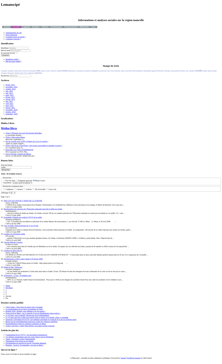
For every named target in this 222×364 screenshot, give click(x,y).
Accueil (7, 27)
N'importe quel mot (25, 181)
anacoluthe (128, 71)
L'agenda (26, 27)
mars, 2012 (10, 95)
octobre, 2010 (11, 112)
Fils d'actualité (40, 189)
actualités (4, 71)
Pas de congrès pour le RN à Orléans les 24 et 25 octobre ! (27, 141)
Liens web (52, 189)
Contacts (19, 189)
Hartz (21, 73)
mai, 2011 (9, 101)
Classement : (7, 183)
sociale (198, 70)
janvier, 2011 (10, 108)
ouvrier (48, 71)
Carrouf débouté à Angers (13, 242)
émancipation (175, 71)
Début (8, 286)
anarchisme (102, 71)
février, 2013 (10, 85)
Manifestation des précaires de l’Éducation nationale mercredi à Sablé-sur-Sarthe (33, 209)
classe (43, 71)
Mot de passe (6, 50)
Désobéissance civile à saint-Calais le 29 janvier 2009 (23, 259)
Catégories (9, 189)
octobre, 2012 (11, 89)
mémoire (53, 71)
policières (38, 73)
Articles (29, 189)
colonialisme (80, 71)
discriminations (138, 71)
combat (58, 71)
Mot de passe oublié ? (13, 61)
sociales (10, 71)
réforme (17, 73)
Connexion (5, 55)
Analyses (35, 27)
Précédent (9, 288)
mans (112, 71)
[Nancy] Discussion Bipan (15, 137)
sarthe (123, 71)
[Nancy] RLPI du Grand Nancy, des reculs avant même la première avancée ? (34, 146)
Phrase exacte (40, 181)
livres (108, 71)
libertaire (117, 71)
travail (64, 71)
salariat (209, 71)
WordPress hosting (133, 358)
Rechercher (84, 27)
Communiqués (56, 27)
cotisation (192, 71)
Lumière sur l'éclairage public (14, 234)
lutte (38, 71)
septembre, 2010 (12, 114)
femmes (182, 71)
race (186, 71)
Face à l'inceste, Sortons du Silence (18, 154)
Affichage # (5, 193)
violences (31, 73)
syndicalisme (18, 71)
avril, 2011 (9, 104)
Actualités (16, 27)
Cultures (45, 27)
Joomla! (123, 358)
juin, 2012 (9, 91)
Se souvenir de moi (8, 53)
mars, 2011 (10, 106)
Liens (93, 27)
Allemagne (10, 73)
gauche (154, 71)
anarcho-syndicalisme (29, 71)
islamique (167, 71)
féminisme (160, 71)
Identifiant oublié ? (12, 59)
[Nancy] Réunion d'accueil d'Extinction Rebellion (24, 133)
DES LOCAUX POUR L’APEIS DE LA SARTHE (23, 201)
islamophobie (147, 71)
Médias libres (9, 128)
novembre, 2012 (11, 87)
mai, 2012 (9, 93)
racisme (87, 71)
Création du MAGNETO (13, 251)
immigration (95, 71)
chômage (4, 73)
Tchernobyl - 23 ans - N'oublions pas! (17, 276)
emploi (214, 71)
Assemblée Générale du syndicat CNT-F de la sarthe (23, 217)
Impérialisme (72, 71)
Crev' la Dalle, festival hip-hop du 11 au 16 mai (21, 226)
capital (205, 71)
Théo (25, 73)
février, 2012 (10, 97)
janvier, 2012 (10, 99)
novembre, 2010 (11, 110)
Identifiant (4, 48)
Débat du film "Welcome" (13, 267)
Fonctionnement (70, 27)
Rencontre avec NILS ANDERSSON (19, 150)
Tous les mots (10, 181)
